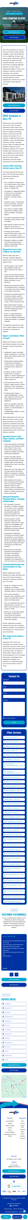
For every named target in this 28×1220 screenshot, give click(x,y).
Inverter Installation (10, 1132)
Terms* (13, 718)
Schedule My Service (14, 32)
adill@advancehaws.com (14, 1166)
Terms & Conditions (18, 1209)
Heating (10, 1123)
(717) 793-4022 (14, 1165)
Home (8, 11)
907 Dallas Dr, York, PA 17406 (14, 1159)
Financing (22, 1129)
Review (22, 1133)
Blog (22, 1121)
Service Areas (16, 11)
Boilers (10, 1130)
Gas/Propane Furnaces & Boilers (10, 1135)
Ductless (10, 1127)
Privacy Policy (8, 1209)
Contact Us (22, 1138)
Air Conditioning (10, 1121)
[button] (25, 1217)
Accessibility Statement (11, 1211)
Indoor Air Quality (10, 1125)
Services (22, 1123)
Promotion (22, 1136)
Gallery (22, 1131)
